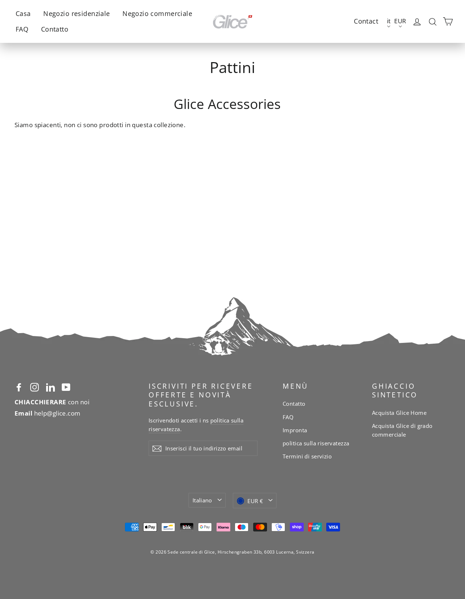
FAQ (22, 29)
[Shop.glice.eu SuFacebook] (19, 387)
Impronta (295, 430)
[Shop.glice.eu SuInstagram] (34, 387)
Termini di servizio (307, 456)
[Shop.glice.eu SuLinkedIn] (50, 387)
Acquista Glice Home (399, 412)
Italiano (202, 500)
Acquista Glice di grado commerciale (402, 430)
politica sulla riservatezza (316, 443)
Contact (366, 21)
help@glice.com (48, 413)
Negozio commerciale (157, 13)
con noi (52, 402)
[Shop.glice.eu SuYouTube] (66, 387)
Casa (23, 13)
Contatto (54, 29)
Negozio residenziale (76, 13)
